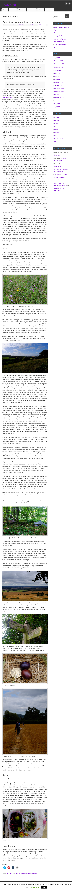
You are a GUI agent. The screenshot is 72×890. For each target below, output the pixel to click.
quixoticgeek (7, 25)
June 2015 (57, 100)
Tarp (30, 873)
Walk (31, 25)
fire (13, 873)
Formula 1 (57, 123)
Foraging (20, 873)
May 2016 (57, 79)
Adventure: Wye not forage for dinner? (22, 22)
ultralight (34, 873)
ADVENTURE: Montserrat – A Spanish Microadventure (61, 169)
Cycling (56, 120)
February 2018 (58, 61)
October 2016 (58, 70)
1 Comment (42, 25)
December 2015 (59, 88)
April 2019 (57, 58)
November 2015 (59, 91)
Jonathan (57, 174)
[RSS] (69, 3)
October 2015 (58, 94)
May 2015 (57, 104)
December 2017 (59, 64)
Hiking (25, 873)
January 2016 (58, 85)
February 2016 (58, 82)
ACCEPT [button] (44, 887)
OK (66, 16)
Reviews (13, 10)
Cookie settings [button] (34, 887)
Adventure (27, 25)
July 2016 (57, 73)
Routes (41, 10)
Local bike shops (59, 33)
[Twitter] (66, 3)
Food (16, 873)
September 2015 (59, 97)
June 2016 (57, 76)
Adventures (32, 10)
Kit (28, 873)
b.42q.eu (10, 5)
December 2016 (59, 67)
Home (5, 10)
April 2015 (57, 107)
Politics (56, 129)
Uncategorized (58, 139)
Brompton (22, 10)
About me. (49, 10)
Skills (55, 135)
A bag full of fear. (59, 36)
